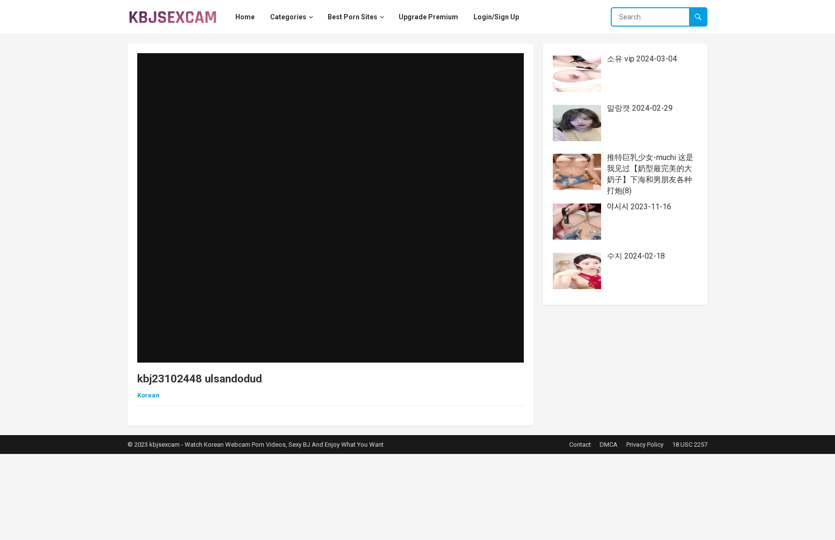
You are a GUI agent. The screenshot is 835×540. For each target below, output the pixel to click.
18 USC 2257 (689, 444)
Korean (148, 395)
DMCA (609, 444)
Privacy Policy (644, 444)
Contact (580, 444)
